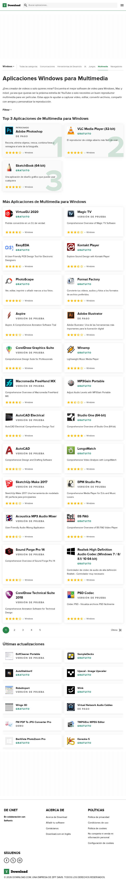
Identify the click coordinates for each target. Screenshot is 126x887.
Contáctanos (52, 828)
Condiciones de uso (98, 822)
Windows (7, 66)
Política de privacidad (98, 817)
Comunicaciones (47, 66)
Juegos (92, 66)
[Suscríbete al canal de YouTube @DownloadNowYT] (19, 860)
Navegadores (116, 66)
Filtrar (6, 109)
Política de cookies (97, 828)
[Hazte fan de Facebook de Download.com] (6, 860)
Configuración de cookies (101, 843)
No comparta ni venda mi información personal (100, 835)
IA (85, 66)
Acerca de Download (56, 817)
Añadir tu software (55, 822)
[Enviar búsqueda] (25, 5)
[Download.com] (11, 5)
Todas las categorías (28, 66)
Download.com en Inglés (58, 834)
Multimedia (103, 66)
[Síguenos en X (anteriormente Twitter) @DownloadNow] (13, 860)
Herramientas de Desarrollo (69, 66)
